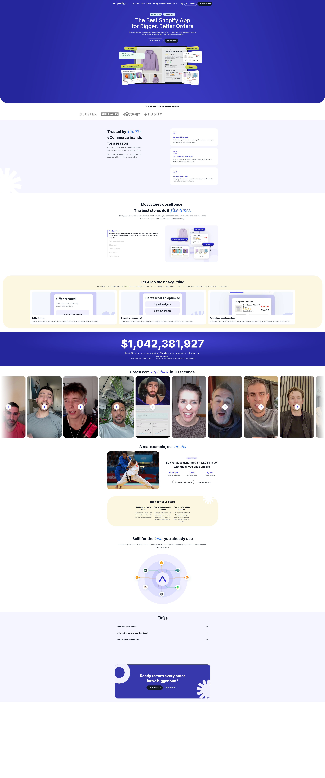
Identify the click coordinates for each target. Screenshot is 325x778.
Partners (162, 4)
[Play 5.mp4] (264, 407)
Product (135, 4)
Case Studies (146, 4)
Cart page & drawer (116, 241)
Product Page (114, 231)
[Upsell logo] (162, 579)
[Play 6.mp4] (300, 407)
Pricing (155, 4)
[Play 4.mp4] (227, 407)
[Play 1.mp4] (119, 407)
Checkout (112, 245)
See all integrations (161, 547)
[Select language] (182, 3)
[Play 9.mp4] (47, 407)
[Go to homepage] (120, 3)
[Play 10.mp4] (83, 407)
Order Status (114, 256)
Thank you (113, 252)
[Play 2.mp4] (155, 407)
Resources (171, 4)
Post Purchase (114, 249)
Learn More (112, 237)
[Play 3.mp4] (191, 407)
